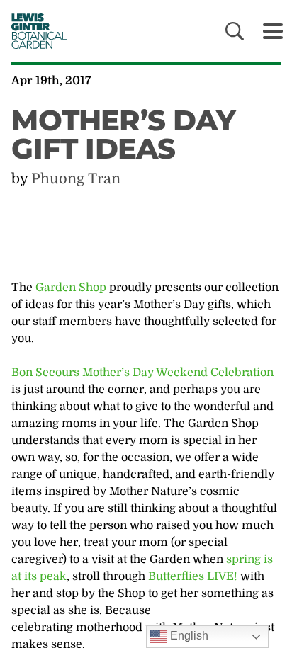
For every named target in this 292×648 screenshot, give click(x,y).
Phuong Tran (75, 179)
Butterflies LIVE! (192, 576)
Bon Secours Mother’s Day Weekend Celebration (142, 372)
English (187, 636)
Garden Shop (70, 287)
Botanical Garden (35, 31)
